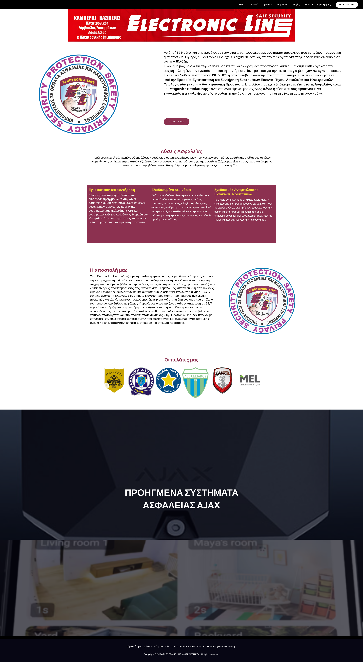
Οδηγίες (296, 4)
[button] (347, 5)
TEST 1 (243, 4)
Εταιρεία (308, 4)
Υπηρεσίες (282, 4)
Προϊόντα (267, 4)
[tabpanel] (114, 380)
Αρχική (254, 4)
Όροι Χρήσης (324, 4)
